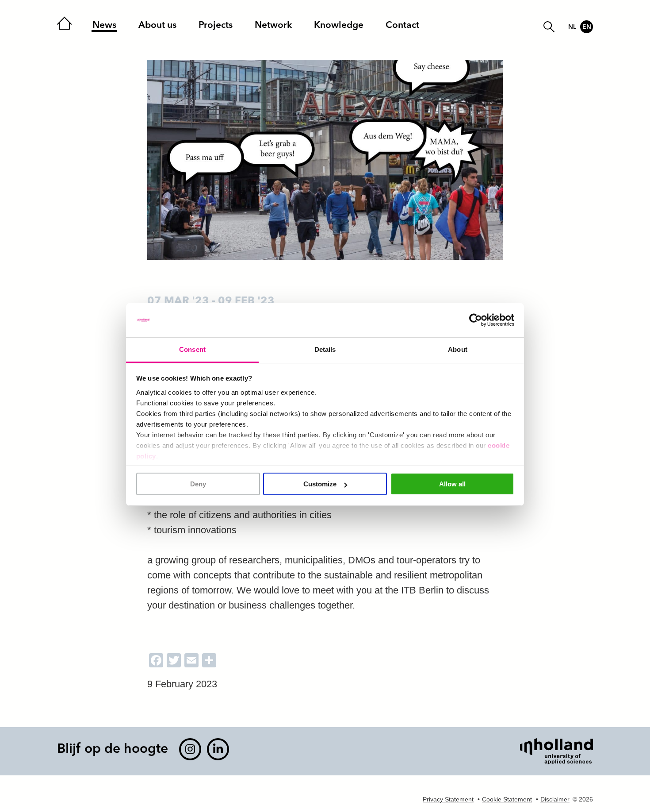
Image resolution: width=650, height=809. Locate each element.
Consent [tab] (192, 349)
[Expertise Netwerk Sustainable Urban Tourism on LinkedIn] (218, 749)
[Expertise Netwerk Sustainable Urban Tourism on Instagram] (190, 749)
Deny (198, 484)
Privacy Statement (448, 799)
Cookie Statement (507, 799)
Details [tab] (325, 349)
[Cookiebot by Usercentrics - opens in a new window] (475, 320)
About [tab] (457, 349)
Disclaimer (555, 799)
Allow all (452, 484)
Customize (319, 484)
